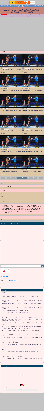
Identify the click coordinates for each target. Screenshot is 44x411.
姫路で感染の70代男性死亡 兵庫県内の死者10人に (10, 171)
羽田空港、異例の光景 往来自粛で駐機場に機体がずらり (32, 130)
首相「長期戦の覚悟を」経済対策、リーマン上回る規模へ (11, 110)
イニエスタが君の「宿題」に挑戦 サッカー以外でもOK (11, 130)
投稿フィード (3, 196)
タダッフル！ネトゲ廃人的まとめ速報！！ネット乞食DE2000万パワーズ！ (15, 310)
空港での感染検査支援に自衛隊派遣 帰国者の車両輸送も (32, 151)
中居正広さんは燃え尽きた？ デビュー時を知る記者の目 (32, 90)
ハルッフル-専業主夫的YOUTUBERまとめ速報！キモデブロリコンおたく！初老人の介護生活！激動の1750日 (21, 326)
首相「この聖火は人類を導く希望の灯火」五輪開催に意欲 (11, 90)
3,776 (34, 177)
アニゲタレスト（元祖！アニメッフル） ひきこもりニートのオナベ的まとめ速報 (16, 328)
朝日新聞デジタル (5, 88)
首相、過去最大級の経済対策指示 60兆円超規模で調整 (32, 69)
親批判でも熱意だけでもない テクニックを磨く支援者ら (11, 151)
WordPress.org (4, 201)
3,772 (10, 177)
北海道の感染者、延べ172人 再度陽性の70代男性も (32, 171)
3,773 (15, 177)
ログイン (2, 193)
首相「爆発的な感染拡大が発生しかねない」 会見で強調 (32, 110)
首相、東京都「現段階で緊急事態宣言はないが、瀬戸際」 (11, 69)
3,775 (29, 177)
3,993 (41, 177)
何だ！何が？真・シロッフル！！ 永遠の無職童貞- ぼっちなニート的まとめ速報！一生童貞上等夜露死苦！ (22, 317)
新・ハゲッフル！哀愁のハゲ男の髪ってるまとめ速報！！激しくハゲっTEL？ (16, 312)
